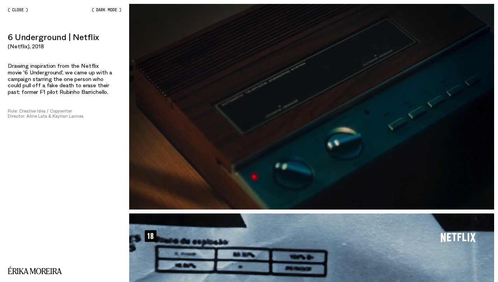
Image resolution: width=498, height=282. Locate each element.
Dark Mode (106, 10)
